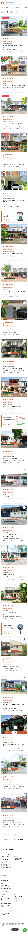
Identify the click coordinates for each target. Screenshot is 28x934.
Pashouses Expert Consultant (18, 859)
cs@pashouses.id (5, 872)
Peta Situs (16, 900)
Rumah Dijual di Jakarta (5, 914)
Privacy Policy (17, 898)
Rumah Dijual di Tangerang (5, 899)
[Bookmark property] (24, 18)
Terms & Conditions (18, 896)
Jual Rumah (4, 896)
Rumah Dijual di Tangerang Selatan (6, 902)
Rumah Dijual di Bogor (6, 911)
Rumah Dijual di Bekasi (5, 906)
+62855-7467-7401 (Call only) (6, 874)
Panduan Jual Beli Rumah (18, 862)
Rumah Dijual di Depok (6, 909)
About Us (16, 856)
